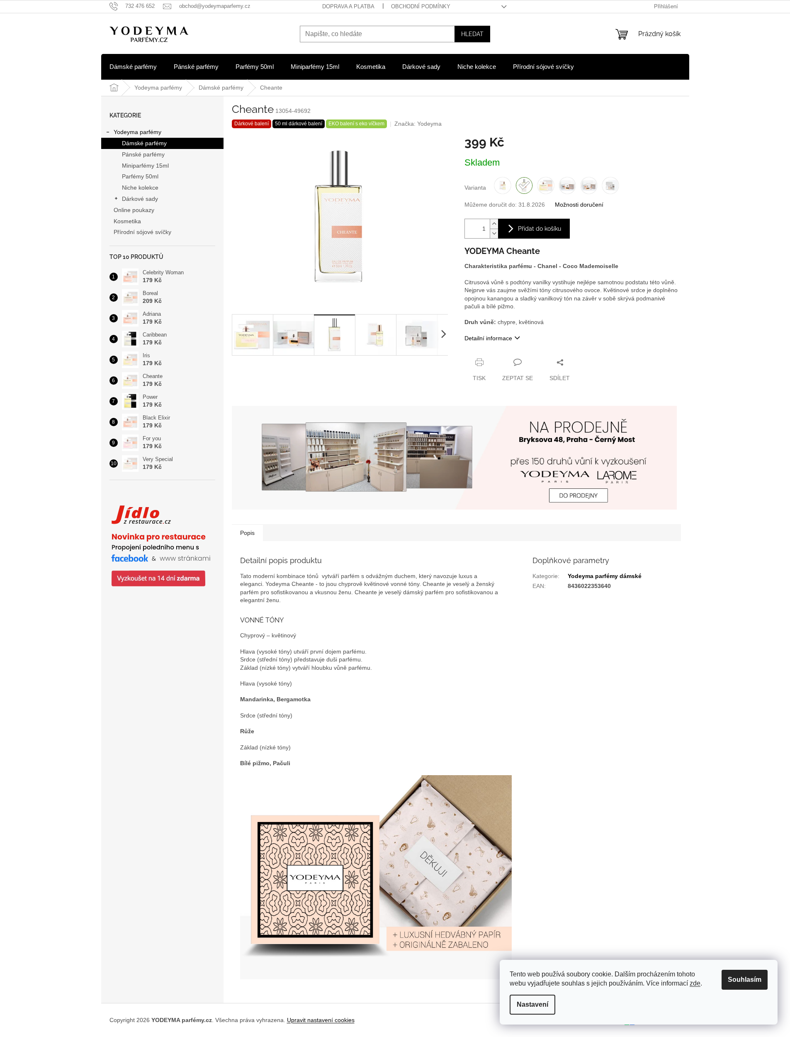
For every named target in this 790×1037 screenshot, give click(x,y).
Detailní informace (488, 338)
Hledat (472, 34)
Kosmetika (127, 221)
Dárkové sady (140, 198)
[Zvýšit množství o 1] (494, 224)
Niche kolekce (140, 187)
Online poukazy (134, 210)
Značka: (418, 123)
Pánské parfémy (143, 154)
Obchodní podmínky (420, 6)
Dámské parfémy (144, 143)
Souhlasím (744, 979)
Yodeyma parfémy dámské (605, 576)
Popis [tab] (247, 532)
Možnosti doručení (579, 204)
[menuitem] (133, 67)
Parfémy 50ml (140, 176)
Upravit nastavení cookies (321, 1020)
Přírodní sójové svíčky (142, 232)
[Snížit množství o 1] (494, 233)
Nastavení (532, 1004)
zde (695, 983)
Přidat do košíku (539, 228)
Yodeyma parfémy (137, 132)
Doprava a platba (348, 6)
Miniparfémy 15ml (145, 165)
